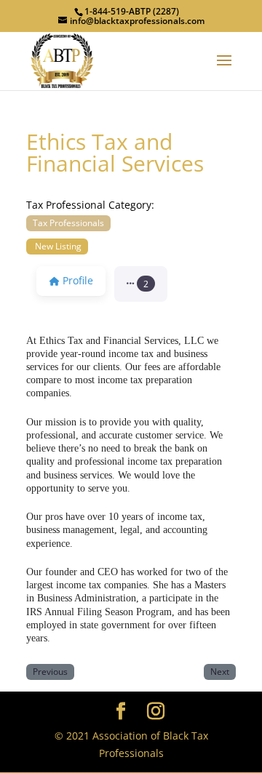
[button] (140, 284)
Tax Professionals (68, 222)
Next (219, 671)
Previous (50, 671)
